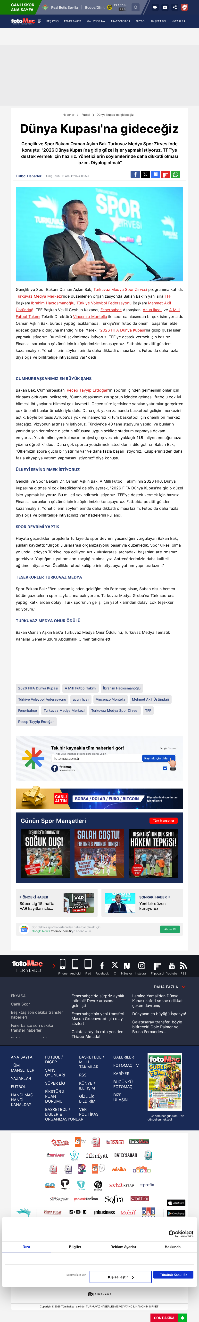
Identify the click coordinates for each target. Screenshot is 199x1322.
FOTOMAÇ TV (126, 1065)
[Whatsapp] (175, 174)
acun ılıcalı (81, 699)
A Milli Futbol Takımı (80, 688)
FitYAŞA (18, 995)
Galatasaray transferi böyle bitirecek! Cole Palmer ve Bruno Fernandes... (157, 1027)
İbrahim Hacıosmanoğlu (52, 303)
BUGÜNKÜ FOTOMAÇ (123, 1084)
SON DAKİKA (164, 1318)
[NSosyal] (155, 174)
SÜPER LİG (55, 1083)
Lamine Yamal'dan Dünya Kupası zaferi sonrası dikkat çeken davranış (157, 1000)
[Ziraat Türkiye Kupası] (184, 7)
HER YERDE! (28, 970)
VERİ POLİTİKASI (89, 1112)
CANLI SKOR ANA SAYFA (22, 7)
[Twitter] (145, 174)
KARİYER (121, 1073)
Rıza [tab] (26, 1247)
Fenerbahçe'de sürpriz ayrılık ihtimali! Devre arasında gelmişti (98, 1000)
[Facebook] (135, 174)
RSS (82, 1075)
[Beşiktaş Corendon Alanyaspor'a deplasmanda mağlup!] (45, 853)
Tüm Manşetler (163, 820)
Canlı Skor (20, 1004)
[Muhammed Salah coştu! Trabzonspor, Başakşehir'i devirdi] (99, 853)
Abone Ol (170, 929)
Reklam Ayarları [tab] (123, 1247)
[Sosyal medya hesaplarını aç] (174, 7)
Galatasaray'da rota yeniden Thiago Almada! (97, 1034)
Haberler (68, 114)
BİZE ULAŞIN (120, 1097)
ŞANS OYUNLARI (55, 1072)
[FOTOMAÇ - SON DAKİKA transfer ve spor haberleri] (23, 21)
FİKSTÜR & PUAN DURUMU (55, 1096)
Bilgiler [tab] (75, 1247)
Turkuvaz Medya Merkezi (39, 296)
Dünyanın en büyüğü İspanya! (159, 1013)
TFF (168, 296)
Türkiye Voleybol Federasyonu (104, 303)
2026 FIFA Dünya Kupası (122, 330)
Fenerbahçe (111, 309)
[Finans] (99, 798)
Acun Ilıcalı (152, 309)
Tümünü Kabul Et (173, 1274)
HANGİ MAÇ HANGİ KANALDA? (22, 1099)
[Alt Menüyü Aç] (39, 21)
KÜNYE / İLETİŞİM (87, 1085)
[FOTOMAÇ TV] (155, 7)
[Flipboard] (165, 174)
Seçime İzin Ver (76, 1274)
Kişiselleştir (118, 1277)
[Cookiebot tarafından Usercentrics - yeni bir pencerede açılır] (172, 1234)
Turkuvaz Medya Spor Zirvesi (120, 289)
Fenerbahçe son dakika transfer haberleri (32, 1028)
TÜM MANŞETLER (22, 1068)
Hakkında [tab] (173, 1247)
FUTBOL (18, 1086)
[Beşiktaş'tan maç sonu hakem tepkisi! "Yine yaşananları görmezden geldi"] (153, 853)
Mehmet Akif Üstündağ (150, 699)
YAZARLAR (21, 1078)
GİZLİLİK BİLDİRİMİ (87, 1099)
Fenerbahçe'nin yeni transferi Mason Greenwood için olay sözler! (98, 1018)
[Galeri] (165, 7)
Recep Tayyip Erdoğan (87, 390)
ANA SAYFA (22, 1057)
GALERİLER (123, 1057)
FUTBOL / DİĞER (54, 1059)
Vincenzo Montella (90, 316)
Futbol (86, 114)
